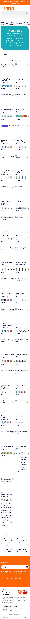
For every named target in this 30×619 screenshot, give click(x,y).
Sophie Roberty (15, 33)
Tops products (12, 23)
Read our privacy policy (7, 602)
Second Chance (25, 23)
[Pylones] (9, 9)
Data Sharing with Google (9, 610)
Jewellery (19, 23)
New (7, 23)
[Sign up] (27, 567)
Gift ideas (2, 23)
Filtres (6, 55)
